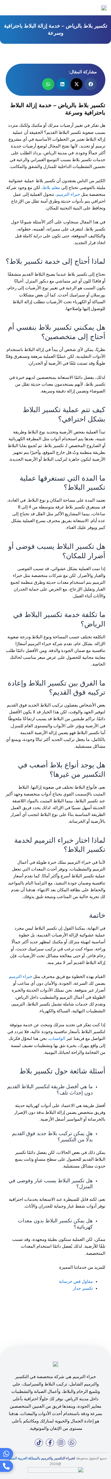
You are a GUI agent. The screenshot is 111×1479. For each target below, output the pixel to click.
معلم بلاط (51, 187)
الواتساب (57, 1038)
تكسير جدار (83, 1288)
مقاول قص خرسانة (76, 1281)
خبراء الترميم (68, 194)
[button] (6, 8)
